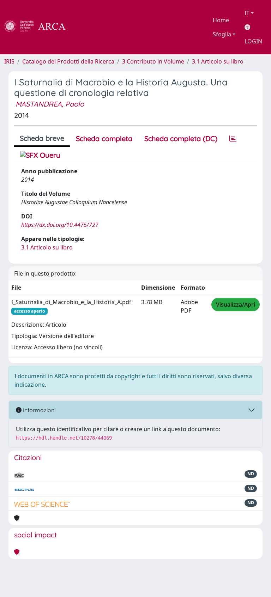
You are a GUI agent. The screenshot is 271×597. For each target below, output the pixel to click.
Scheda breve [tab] (42, 138)
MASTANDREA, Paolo (50, 104)
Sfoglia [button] (222, 34)
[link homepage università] (84, 27)
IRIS (9, 61)
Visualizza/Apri (235, 304)
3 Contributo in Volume (153, 61)
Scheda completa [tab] (104, 138)
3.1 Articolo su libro (217, 61)
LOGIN (253, 41)
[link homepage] (38, 27)
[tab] (232, 138)
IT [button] (247, 13)
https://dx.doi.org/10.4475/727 (59, 225)
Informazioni (38, 410)
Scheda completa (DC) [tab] (180, 138)
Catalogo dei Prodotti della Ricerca (68, 61)
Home (221, 20)
